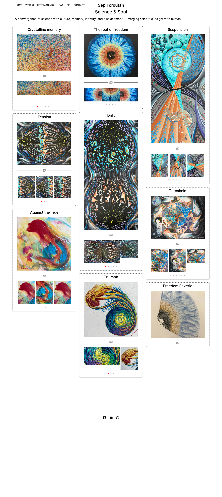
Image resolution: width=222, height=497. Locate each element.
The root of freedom (111, 29)
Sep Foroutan (111, 5)
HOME (19, 5)
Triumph (111, 277)
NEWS (60, 5)
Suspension (178, 29)
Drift (111, 115)
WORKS (29, 5)
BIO (69, 5)
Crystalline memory (44, 29)
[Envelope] (111, 418)
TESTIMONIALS (45, 5)
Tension (44, 117)
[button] (37, 106)
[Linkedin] (104, 418)
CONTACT (79, 5)
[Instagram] (117, 418)
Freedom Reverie (177, 286)
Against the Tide (44, 212)
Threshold (177, 191)
